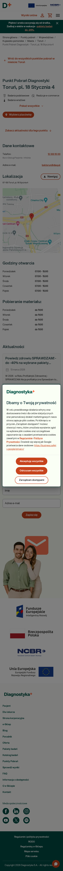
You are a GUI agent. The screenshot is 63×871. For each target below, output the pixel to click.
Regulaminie (26, 438)
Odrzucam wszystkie (31, 470)
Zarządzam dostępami (31, 480)
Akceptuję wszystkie (31, 461)
